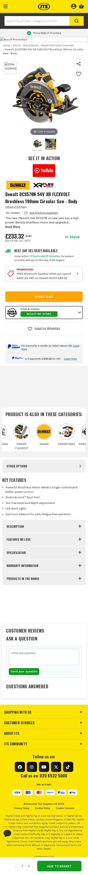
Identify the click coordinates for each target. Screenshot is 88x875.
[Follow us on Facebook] (20, 767)
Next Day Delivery (47, 33)
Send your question (24, 671)
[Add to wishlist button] (78, 74)
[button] (5, 5)
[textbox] (44, 657)
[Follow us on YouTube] (44, 767)
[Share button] (78, 64)
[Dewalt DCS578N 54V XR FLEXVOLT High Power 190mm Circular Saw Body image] (37, 145)
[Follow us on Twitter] (56, 767)
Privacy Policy (21, 808)
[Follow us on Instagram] (32, 767)
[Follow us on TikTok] (68, 767)
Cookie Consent (65, 808)
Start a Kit (44, 297)
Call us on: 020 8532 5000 (44, 776)
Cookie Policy (42, 808)
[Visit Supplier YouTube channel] (44, 170)
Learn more (70, 358)
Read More (12, 226)
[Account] (73, 6)
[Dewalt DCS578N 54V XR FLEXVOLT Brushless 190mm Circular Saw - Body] (50, 145)
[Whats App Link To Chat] (20, 831)
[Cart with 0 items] (81, 6)
